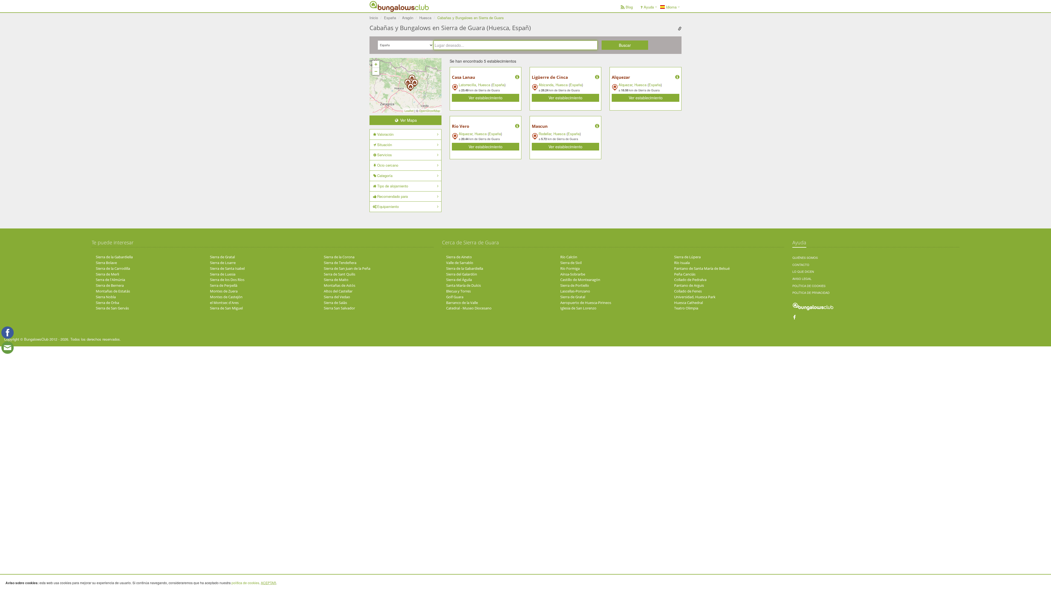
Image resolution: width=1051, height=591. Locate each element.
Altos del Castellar (338, 291)
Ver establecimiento (486, 97)
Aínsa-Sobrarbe (572, 274)
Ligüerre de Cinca (550, 77)
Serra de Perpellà (223, 285)
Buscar (625, 45)
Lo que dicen (803, 271)
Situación (384, 144)
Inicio (373, 17)
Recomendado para (392, 196)
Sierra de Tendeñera (340, 262)
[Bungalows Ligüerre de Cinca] (414, 81)
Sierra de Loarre (223, 262)
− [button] (375, 71)
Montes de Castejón (226, 296)
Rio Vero (460, 126)
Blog (629, 7)
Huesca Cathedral (688, 302)
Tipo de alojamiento (392, 186)
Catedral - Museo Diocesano (469, 308)
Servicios (384, 154)
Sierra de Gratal (222, 256)
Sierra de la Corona (339, 256)
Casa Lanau (463, 77)
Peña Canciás (684, 274)
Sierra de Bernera (110, 285)
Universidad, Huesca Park (694, 296)
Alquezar (621, 77)
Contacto (800, 264)
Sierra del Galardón (461, 274)
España (498, 84)
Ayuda (649, 7)
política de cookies (245, 582)
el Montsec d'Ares (224, 302)
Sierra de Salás (335, 302)
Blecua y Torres (458, 291)
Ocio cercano (387, 165)
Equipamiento (388, 206)
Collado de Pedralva (690, 279)
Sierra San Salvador (339, 308)
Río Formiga (570, 268)
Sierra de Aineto (459, 256)
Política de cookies (808, 285)
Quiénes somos (805, 257)
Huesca (484, 84)
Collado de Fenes (688, 291)
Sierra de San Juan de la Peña (347, 268)
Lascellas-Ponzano (575, 291)
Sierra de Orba (107, 302)
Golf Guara (454, 296)
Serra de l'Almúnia (110, 279)
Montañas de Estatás (113, 291)
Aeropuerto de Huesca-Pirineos (585, 302)
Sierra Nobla (106, 296)
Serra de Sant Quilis (339, 274)
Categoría (384, 175)
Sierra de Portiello (574, 285)
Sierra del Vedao (337, 296)
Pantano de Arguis (689, 285)
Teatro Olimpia (686, 308)
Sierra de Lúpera (687, 256)
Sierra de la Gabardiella (114, 256)
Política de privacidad (811, 292)
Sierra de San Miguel (226, 308)
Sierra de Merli (107, 274)
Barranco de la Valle (462, 302)
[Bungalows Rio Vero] (410, 85)
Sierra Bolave (106, 262)
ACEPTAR (268, 582)
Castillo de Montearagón (580, 279)
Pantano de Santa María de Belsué (702, 268)
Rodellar (545, 133)
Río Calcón (568, 256)
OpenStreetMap (429, 110)
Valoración (385, 134)
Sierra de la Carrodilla (113, 268)
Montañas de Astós (339, 285)
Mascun (540, 126)
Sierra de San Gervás (112, 308)
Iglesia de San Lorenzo (578, 308)
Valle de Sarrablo (459, 262)
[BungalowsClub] (383, 6)
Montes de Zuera (224, 291)
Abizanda (546, 84)
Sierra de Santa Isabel (227, 268)
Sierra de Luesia (222, 274)
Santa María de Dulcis (463, 285)
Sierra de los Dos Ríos (227, 279)
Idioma (671, 7)
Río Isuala (682, 262)
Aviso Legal (802, 278)
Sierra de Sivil (571, 262)
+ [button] (375, 64)
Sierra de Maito (336, 279)
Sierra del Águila (459, 279)
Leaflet (409, 110)
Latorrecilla (467, 84)
